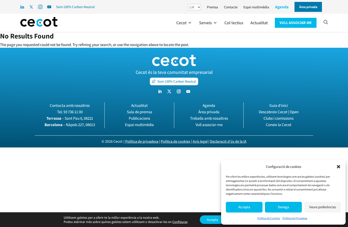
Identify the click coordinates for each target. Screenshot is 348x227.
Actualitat (139, 105)
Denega (283, 207)
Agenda (282, 6)
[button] (338, 166)
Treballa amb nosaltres (209, 118)
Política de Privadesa (294, 218)
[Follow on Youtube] (188, 91)
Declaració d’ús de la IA (228, 141)
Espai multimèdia (256, 7)
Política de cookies (175, 141)
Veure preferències (322, 207)
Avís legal (200, 141)
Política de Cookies (268, 218)
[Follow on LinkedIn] (160, 91)
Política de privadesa (141, 141)
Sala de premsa (139, 111)
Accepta (244, 207)
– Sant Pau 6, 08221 (69, 118)
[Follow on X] (169, 91)
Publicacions (139, 118)
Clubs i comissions (278, 118)
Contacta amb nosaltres (70, 105)
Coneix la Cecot (278, 124)
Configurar (179, 222)
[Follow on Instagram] (179, 91)
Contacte (230, 7)
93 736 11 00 (73, 111)
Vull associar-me (209, 124)
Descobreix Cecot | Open (279, 111)
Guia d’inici (278, 105)
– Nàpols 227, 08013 (70, 124)
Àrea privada (208, 111)
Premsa (212, 7)
